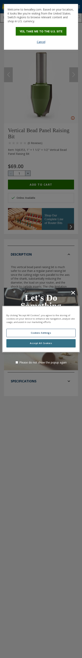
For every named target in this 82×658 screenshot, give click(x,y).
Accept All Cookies (41, 343)
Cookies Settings (41, 332)
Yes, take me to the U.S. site (41, 31)
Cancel (41, 42)
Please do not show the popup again (43, 362)
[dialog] (41, 27)
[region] (41, 329)
